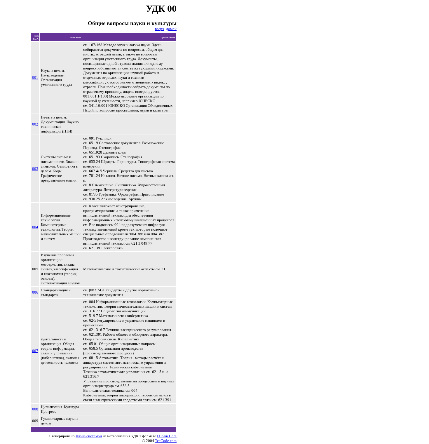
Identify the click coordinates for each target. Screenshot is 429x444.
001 (35, 77)
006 (35, 292)
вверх (159, 29)
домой (171, 29)
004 (35, 227)
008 (35, 409)
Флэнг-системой (89, 436)
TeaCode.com (166, 440)
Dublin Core (167, 436)
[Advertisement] (221, 119)
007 (35, 351)
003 (35, 168)
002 (35, 124)
